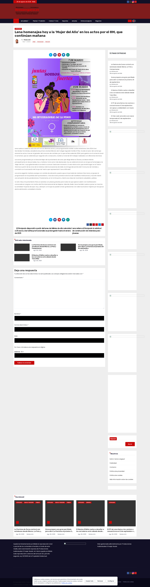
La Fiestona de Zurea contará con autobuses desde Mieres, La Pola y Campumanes (44, 246)
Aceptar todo (89, 581)
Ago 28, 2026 (37, 250)
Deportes (65, 21)
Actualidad (24, 21)
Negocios (98, 21)
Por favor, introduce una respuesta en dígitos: (29, 347)
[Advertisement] (59, 204)
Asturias (74, 21)
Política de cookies (116, 475)
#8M (34, 42)
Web (16, 336)
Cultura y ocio (53, 21)
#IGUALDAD (40, 42)
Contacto (113, 467)
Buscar (113, 439)
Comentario (19, 278)
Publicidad (113, 463)
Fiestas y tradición (39, 21)
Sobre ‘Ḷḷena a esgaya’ (117, 459)
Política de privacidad (117, 471)
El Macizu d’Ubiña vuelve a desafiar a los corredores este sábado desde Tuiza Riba (45, 256)
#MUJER (47, 42)
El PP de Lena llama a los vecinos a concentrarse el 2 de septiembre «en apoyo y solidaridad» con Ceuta (122, 105)
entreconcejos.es (86, 21)
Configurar (111, 581)
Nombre (17, 314)
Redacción (27, 40)
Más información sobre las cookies (121, 479)
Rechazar (100, 581)
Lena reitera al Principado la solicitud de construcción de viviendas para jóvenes (86, 230)
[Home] (16, 21)
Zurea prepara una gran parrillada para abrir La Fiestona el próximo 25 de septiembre (91, 246)
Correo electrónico (21, 325)
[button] (125, 21)
